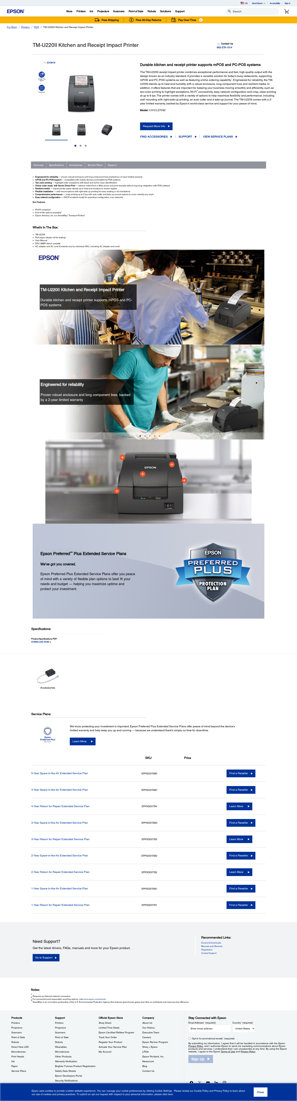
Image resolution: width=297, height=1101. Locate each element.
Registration (207, 949)
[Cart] (286, 11)
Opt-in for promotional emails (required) (213, 1038)
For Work (12, 27)
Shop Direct (105, 1022)
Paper (14, 1066)
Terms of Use (228, 1051)
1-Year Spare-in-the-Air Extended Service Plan (59, 888)
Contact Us (148, 1071)
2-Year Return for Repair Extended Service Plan (60, 872)
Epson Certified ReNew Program (116, 1032)
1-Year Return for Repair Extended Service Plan (60, 905)
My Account (105, 1051)
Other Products (63, 1056)
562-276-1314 (224, 47)
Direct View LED (20, 1047)
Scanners (16, 1032)
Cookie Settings (164, 1090)
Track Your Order (108, 1037)
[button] (35, 387)
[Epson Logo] (16, 11)
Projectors (16, 1027)
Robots (15, 1042)
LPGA (145, 1051)
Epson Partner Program (155, 1042)
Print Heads (17, 1056)
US (246, 3)
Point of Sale (18, 1037)
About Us (147, 1022)
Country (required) (242, 1022)
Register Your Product (110, 1042)
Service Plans (95, 165)
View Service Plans (218, 136)
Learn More (79, 741)
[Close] (260, 1092)
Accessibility (275, 3)
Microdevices (18, 1051)
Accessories (75, 165)
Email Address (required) (202, 1022)
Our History (148, 1027)
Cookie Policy (201, 1090)
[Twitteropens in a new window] (200, 1083)
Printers (25, 27)
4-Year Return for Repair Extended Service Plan (60, 806)
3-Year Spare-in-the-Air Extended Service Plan (59, 822)
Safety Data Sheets (65, 1071)
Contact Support (208, 953)
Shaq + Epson (150, 1047)
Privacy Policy (195, 1046)
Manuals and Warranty (211, 946)
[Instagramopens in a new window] (224, 1083)
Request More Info (154, 126)
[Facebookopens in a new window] (191, 1083)
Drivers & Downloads (211, 943)
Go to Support (43, 957)
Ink (13, 1061)
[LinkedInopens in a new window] (216, 1083)
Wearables (61, 1047)
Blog (144, 1066)
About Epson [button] (257, 3)
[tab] (140, 436)
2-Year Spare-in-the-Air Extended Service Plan (59, 855)
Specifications (56, 165)
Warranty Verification (66, 1061)
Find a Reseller (238, 773)
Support (185, 136)
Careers (146, 1037)
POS (36, 27)
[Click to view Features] (41, 89)
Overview (39, 165)
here (170, 1094)
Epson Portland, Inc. (153, 1056)
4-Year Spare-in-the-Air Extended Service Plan (59, 789)
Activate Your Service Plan (113, 1047)
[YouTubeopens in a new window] (208, 1083)
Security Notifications (66, 1080)
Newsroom (148, 1061)
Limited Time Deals (109, 1027)
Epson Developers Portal (68, 1075)
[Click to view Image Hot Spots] (41, 76)
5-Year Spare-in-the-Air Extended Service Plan (59, 773)
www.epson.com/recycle (94, 999)
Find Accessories (154, 136)
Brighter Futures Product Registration (75, 1066)
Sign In (287, 3)
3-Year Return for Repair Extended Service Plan (60, 839)
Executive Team (150, 1032)
